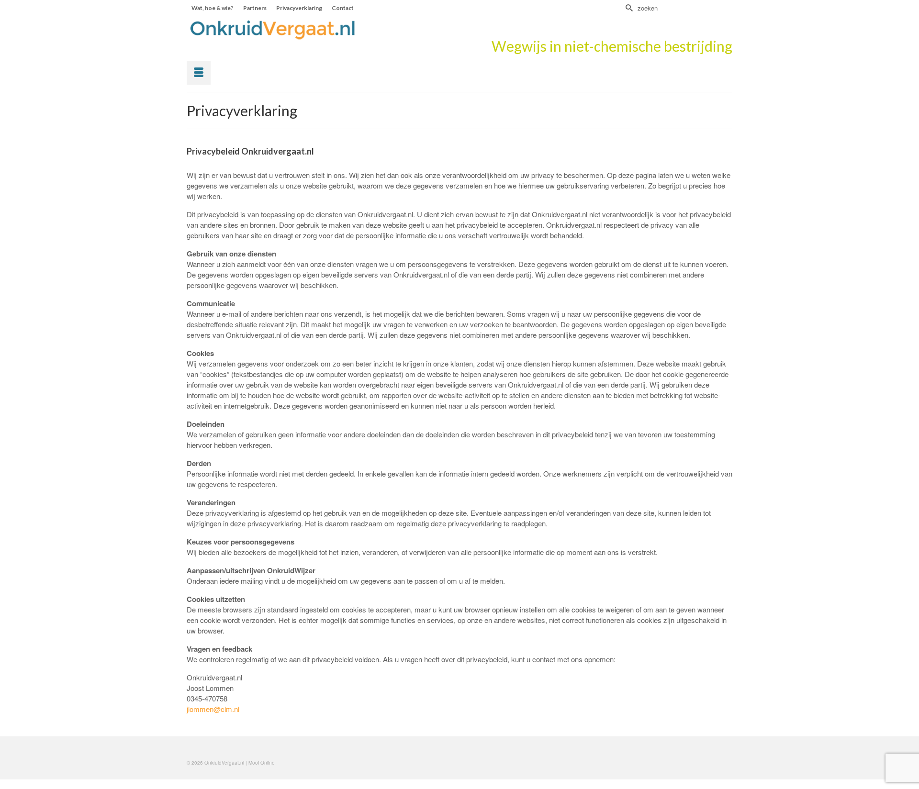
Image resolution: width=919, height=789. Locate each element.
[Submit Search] (628, 8)
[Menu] (199, 73)
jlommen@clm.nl (213, 709)
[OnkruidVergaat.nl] (273, 29)
